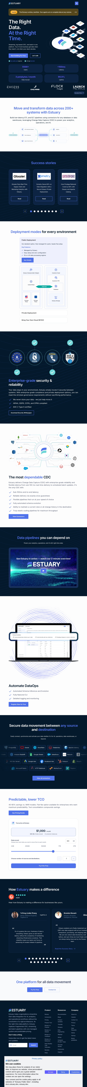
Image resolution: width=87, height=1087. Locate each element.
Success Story (54, 93)
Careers (73, 1017)
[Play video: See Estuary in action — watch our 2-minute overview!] (43, 570)
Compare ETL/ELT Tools (62, 1041)
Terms (73, 1025)
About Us (73, 1014)
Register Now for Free (18, 704)
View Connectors (18, 516)
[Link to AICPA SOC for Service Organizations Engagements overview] (43, 341)
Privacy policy (37, 1059)
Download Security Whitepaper (21, 413)
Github (59, 1037)
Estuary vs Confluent (47, 1035)
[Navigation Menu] (76, 3)
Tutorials (60, 1024)
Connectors (48, 1017)
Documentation (62, 1014)
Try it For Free (43, 866)
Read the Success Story (64, 949)
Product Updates (60, 1020)
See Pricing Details (18, 813)
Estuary (47, 1014)
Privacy (73, 1022)
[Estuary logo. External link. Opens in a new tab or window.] (12, 1060)
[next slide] (62, 211)
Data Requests (73, 1029)
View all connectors (43, 778)
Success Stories (60, 1045)
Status (73, 1032)
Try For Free (35, 990)
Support (60, 1052)
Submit (33, 1045)
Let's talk (35, 55)
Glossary (60, 1027)
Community (61, 1049)
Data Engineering (61, 1030)
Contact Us (52, 990)
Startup (73, 1035)
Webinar (60, 1034)
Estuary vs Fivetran (47, 1026)
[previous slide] (25, 211)
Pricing (47, 1020)
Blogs (59, 1017)
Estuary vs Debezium (47, 1040)
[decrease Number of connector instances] (59, 858)
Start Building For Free (18, 55)
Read (19, 199)
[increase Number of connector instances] (73, 858)
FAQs (46, 1052)
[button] (43, 240)
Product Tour (48, 1022)
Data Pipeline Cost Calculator (48, 1045)
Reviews (47, 1050)
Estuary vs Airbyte (47, 1030)
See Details (27, 260)
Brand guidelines (74, 1039)
